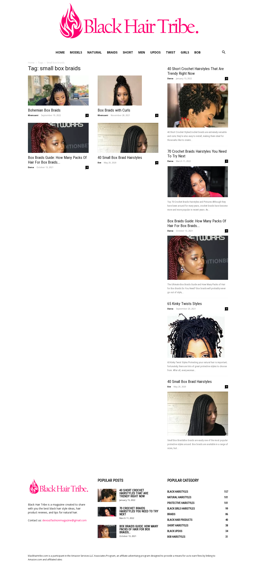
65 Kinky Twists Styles (184, 303)
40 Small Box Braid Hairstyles (120, 157)
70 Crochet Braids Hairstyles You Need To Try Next (138, 511)
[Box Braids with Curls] (128, 90)
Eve (99, 162)
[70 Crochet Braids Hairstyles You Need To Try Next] (197, 181)
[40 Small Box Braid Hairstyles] (128, 138)
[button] (223, 52)
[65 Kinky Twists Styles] (197, 336)
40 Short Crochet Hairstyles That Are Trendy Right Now (133, 493)
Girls (185, 52)
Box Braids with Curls (114, 110)
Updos (155, 52)
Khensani (33, 115)
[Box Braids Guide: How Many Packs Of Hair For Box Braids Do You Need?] (58, 138)
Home (60, 52)
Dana (31, 167)
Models (76, 52)
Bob (197, 52)
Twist (170, 52)
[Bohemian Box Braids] (58, 90)
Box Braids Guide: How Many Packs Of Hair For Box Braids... (57, 160)
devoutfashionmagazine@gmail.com (64, 520)
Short (128, 52)
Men (141, 52)
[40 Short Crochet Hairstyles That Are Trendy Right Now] (197, 105)
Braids (112, 52)
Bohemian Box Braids (44, 110)
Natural (94, 52)
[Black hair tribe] (128, 24)
